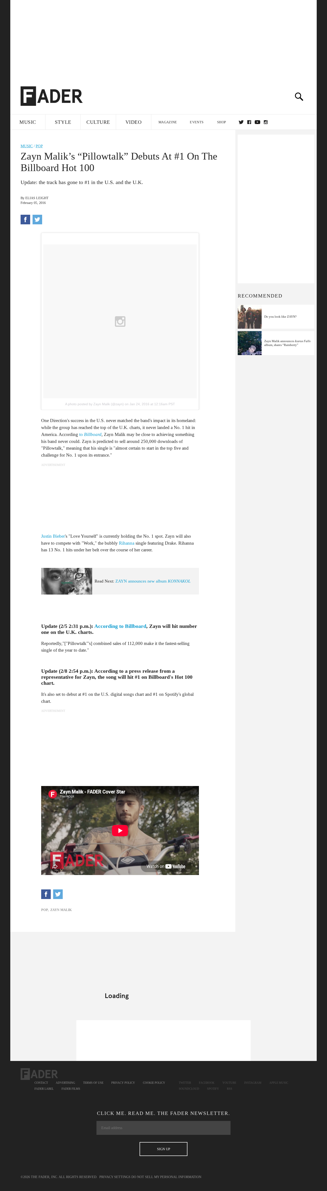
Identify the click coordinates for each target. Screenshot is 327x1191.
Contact (41, 1082)
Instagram (252, 1082)
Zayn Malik (61, 910)
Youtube (229, 1082)
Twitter (241, 122)
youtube (257, 122)
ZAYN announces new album (153, 581)
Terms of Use (93, 1082)
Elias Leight (37, 198)
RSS (229, 1088)
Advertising (65, 1082)
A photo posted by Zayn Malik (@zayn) (94, 404)
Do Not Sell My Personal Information (166, 1177)
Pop (39, 146)
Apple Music (278, 1082)
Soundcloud (189, 1088)
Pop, (45, 910)
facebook (249, 122)
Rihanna (126, 543)
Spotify (213, 1088)
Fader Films (71, 1088)
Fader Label (44, 1088)
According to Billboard (120, 626)
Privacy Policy (123, 1082)
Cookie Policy (154, 1082)
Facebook (206, 1082)
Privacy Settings (114, 1177)
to (90, 434)
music (27, 146)
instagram (266, 122)
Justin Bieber (53, 536)
